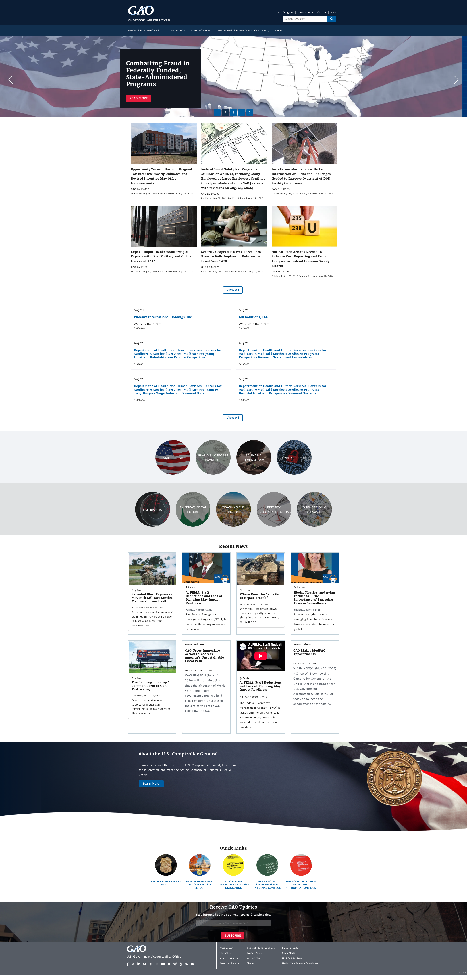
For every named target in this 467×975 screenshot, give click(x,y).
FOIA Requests (290, 948)
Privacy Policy (254, 953)
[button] (456, 80)
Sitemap (251, 963)
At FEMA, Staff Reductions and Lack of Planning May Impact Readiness (204, 598)
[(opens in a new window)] (128, 964)
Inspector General (228, 958)
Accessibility (253, 958)
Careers (322, 13)
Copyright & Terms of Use (261, 948)
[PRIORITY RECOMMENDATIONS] (274, 525)
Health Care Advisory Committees (300, 963)
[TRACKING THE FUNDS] (233, 525)
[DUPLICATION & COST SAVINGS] (314, 525)
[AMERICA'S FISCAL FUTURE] (193, 525)
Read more (143, 98)
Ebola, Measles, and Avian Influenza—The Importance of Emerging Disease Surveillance (314, 598)
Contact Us (225, 953)
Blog (333, 13)
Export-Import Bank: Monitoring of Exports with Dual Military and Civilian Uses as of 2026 (162, 256)
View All (233, 289)
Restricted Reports (229, 963)
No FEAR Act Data (292, 958)
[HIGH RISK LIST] (152, 525)
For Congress (286, 13)
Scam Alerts (288, 953)
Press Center (305, 13)
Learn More (151, 783)
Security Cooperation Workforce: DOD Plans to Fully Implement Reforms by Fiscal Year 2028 (231, 256)
